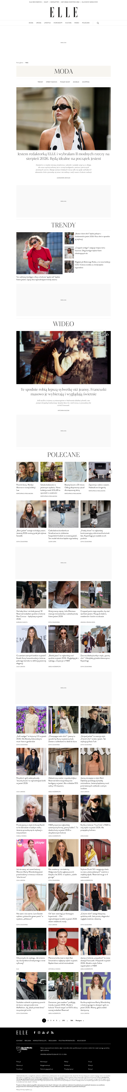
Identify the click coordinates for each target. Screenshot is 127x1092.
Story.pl (90, 1069)
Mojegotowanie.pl (45, 1065)
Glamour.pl (19, 1065)
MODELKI (76, 82)
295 (63, 1020)
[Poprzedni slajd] (16, 471)
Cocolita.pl (19, 1069)
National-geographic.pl (46, 1069)
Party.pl (18, 1062)
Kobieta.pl (67, 1065)
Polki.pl (66, 1062)
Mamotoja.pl (43, 1062)
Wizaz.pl (90, 1065)
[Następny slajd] (110, 471)
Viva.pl (90, 1062)
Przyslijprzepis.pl (68, 1069)
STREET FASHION (51, 82)
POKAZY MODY (65, 82)
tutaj (31, 1089)
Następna (79, 1020)
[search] (98, 22)
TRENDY (40, 82)
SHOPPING (85, 82)
